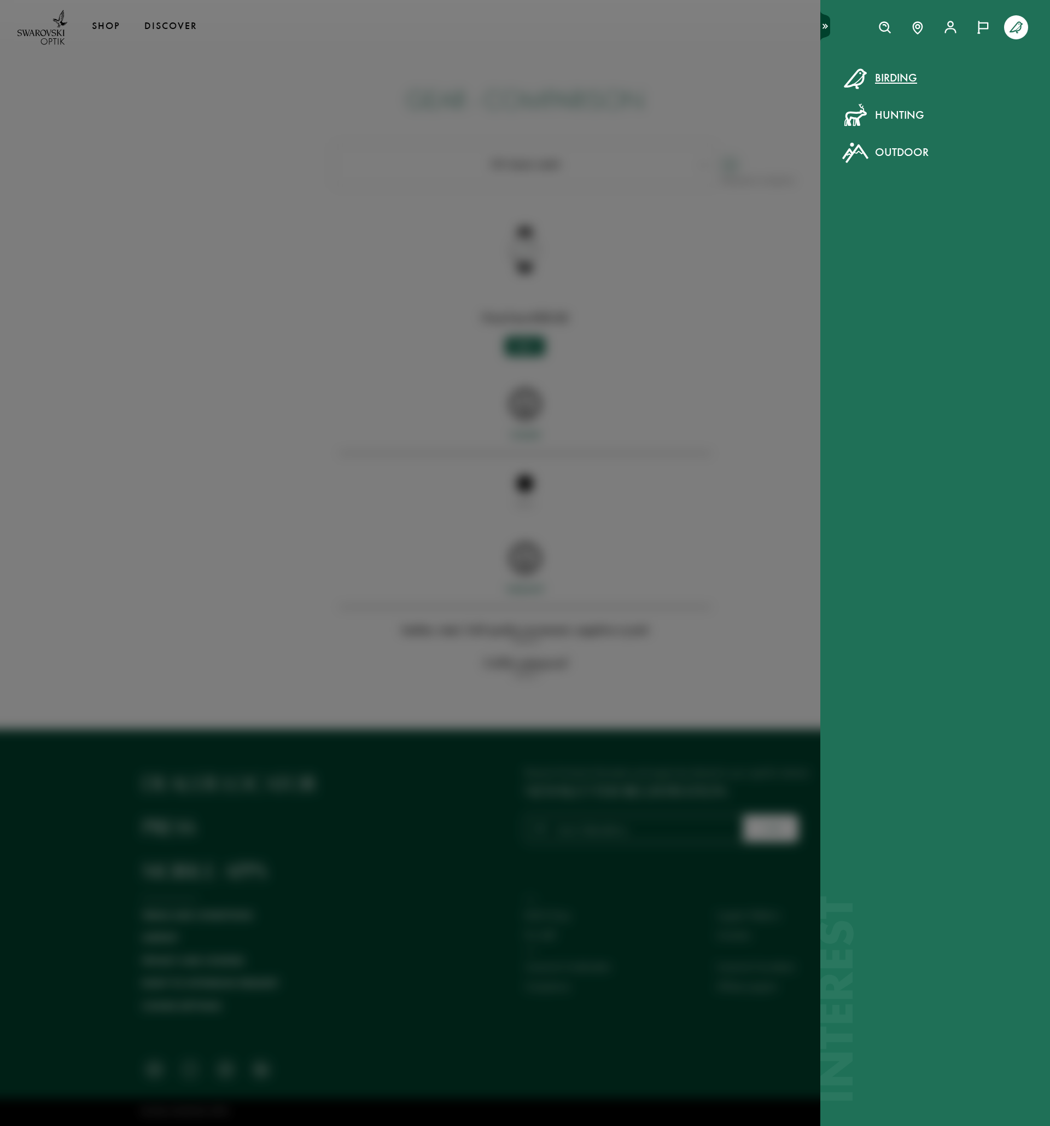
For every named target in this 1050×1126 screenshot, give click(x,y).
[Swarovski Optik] (43, 27)
